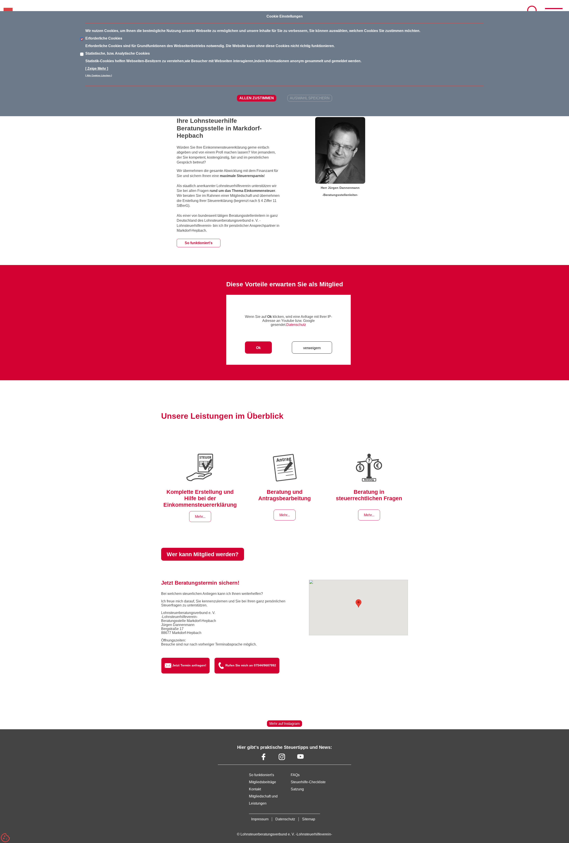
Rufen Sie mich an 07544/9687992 (250, 665)
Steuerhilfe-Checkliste (308, 782)
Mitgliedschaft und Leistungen (263, 799)
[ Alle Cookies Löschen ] (98, 75)
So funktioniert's (198, 243)
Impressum (259, 819)
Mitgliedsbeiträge (262, 782)
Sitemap (308, 819)
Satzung (297, 789)
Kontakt (255, 789)
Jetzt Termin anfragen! (189, 665)
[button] (358, 603)
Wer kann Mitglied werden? (202, 554)
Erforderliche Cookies (103, 38)
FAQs (295, 775)
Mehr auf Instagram (284, 723)
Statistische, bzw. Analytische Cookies (117, 53)
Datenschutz (296, 325)
